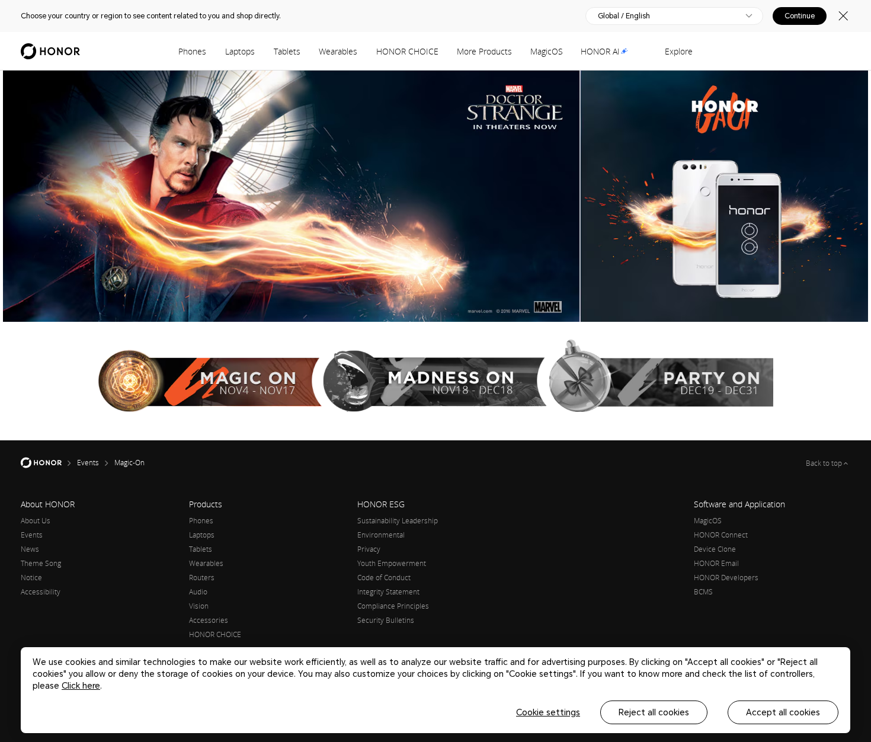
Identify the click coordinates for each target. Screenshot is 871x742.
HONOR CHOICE (407, 51)
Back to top (825, 463)
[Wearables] (362, 51)
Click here (81, 685)
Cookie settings (548, 712)
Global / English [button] (624, 16)
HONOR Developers (726, 578)
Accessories (208, 620)
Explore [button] (679, 51)
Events (32, 535)
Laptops (240, 51)
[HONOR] (49, 463)
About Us (35, 521)
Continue (799, 16)
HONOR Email (716, 563)
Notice (31, 578)
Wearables (338, 51)
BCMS (703, 592)
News (30, 549)
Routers (201, 578)
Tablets (287, 51)
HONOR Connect (721, 535)
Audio (198, 592)
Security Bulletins (385, 620)
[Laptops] (259, 51)
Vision (199, 606)
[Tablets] (305, 51)
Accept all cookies (783, 712)
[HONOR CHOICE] (443, 51)
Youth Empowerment (391, 563)
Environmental (381, 535)
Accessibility (40, 592)
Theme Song (41, 563)
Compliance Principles (393, 606)
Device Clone (715, 549)
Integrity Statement (388, 592)
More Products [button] (484, 51)
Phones (192, 51)
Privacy (368, 549)
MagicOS (546, 51)
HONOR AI (600, 51)
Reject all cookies (654, 712)
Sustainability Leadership (397, 521)
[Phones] (211, 51)
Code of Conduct (384, 578)
